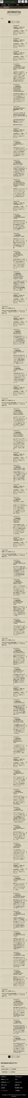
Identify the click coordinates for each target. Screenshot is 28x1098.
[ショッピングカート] (22, 1)
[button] (1, 1)
